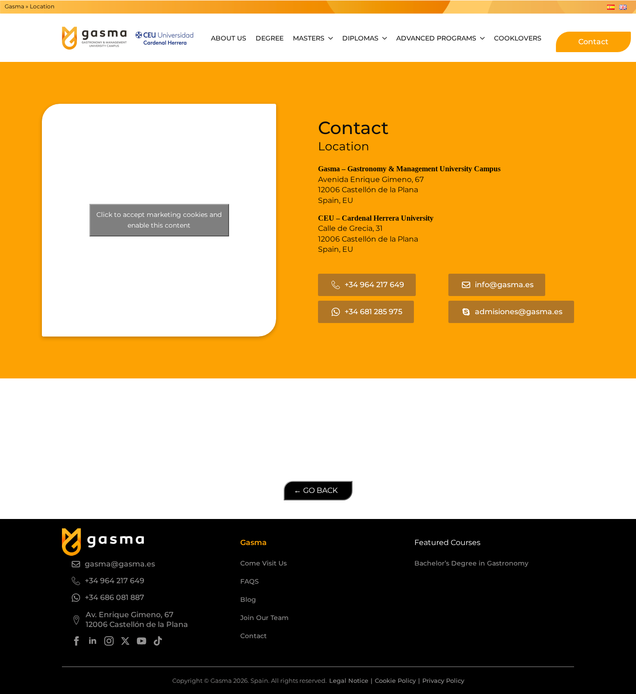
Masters (309, 38)
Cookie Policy (395, 681)
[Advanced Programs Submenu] (482, 38)
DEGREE (270, 38)
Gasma (14, 6)
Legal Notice (348, 681)
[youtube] (142, 641)
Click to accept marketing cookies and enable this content (159, 219)
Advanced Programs (436, 38)
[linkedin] (93, 641)
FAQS (249, 581)
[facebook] (76, 641)
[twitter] (125, 641)
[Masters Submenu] (331, 38)
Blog (248, 599)
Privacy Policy (443, 681)
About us (228, 38)
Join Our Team (264, 617)
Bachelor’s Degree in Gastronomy (471, 563)
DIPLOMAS (360, 38)
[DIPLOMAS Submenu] (385, 38)
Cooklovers (517, 38)
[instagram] (109, 641)
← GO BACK (316, 490)
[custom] (158, 641)
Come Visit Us (263, 563)
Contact (253, 636)
